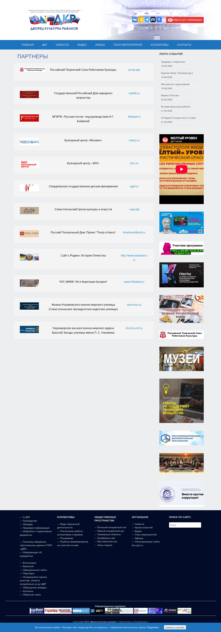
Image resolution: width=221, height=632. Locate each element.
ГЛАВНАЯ (27, 44)
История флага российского (175, 95)
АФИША (100, 44)
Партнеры (28, 573)
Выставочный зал (107, 541)
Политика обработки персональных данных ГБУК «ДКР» (36, 545)
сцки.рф (134, 209)
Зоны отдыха (105, 545)
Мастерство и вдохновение (175, 73)
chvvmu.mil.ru (134, 328)
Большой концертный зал (112, 527)
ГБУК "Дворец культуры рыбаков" (100, 621)
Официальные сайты (35, 570)
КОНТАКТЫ (184, 44)
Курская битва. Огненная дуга (177, 61)
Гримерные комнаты (109, 534)
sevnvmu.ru (134, 305)
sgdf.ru (134, 186)
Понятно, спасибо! (175, 627)
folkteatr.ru (134, 117)
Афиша (139, 538)
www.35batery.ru (134, 282)
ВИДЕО (82, 44)
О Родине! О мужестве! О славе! (178, 106)
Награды (28, 524)
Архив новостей (144, 527)
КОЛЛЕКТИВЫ (160, 44)
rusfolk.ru (134, 93)
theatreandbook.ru (134, 232)
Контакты (27, 591)
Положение (66, 538)
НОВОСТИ (62, 44)
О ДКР (26, 517)
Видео (138, 531)
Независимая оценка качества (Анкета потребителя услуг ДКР (33, 580)
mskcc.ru (134, 140)
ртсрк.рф (134, 70)
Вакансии (28, 566)
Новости (139, 524)
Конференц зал (106, 538)
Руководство (30, 520)
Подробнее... (154, 627)
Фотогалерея (29, 563)
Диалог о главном (170, 117)
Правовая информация (36, 527)
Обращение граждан (35, 587)
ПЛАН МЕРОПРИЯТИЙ (128, 44)
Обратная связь (31, 594)
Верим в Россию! (170, 84)
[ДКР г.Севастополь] (53, 20)
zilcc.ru (134, 163)
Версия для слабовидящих (187, 19)
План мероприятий (146, 534)
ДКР (44, 44)
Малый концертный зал (111, 531)
